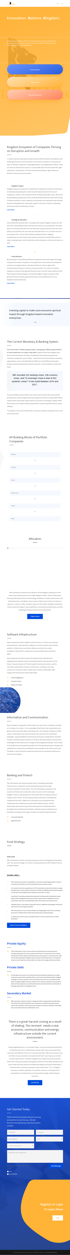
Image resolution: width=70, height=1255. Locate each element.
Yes (10, 1171)
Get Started (35, 1082)
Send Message (56, 1166)
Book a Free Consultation (18, 925)
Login (58, 1218)
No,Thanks (13, 1174)
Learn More (11, 210)
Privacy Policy (52, 1252)
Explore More (35, 616)
